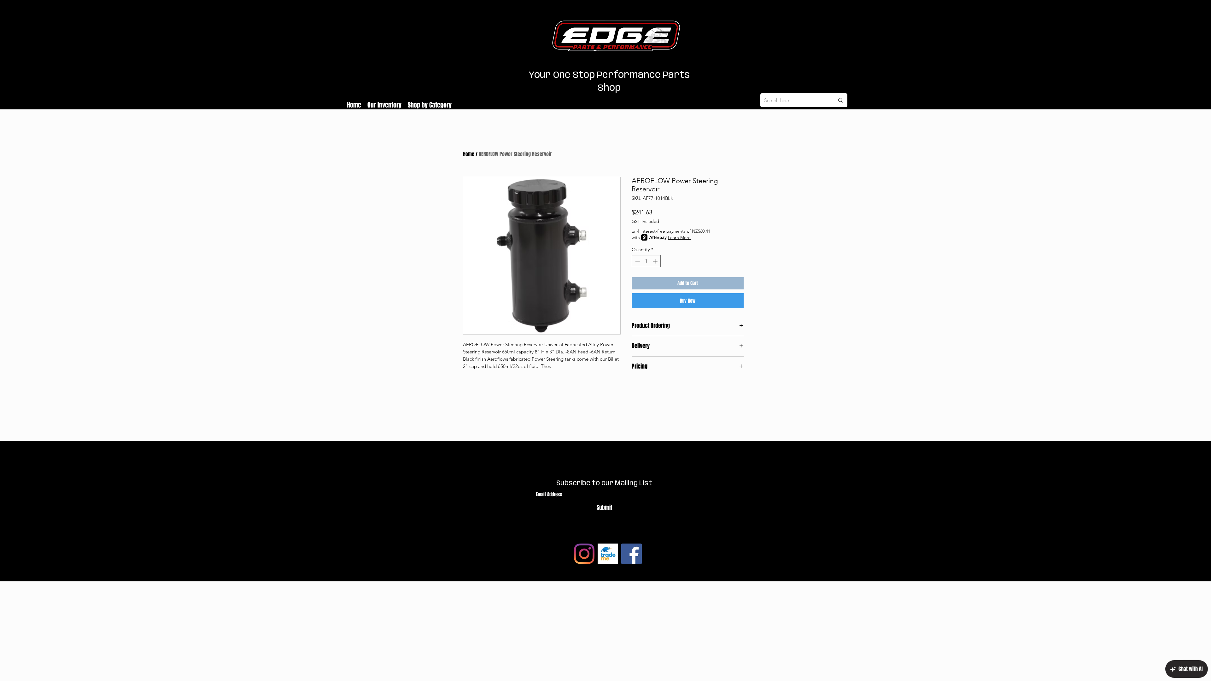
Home (468, 154)
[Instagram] (584, 554)
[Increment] (656, 261)
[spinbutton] (646, 261)
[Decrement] (637, 261)
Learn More (679, 237)
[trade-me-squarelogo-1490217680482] (608, 554)
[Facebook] (631, 554)
